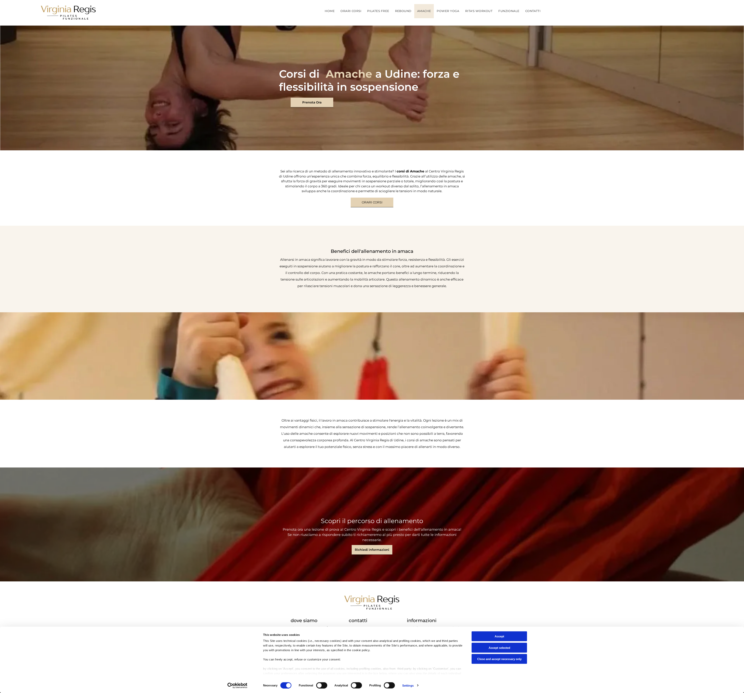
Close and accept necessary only (499, 659)
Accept (499, 636)
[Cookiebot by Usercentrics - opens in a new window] (237, 685)
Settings (408, 685)
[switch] (321, 685)
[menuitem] (330, 11)
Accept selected (499, 647)
